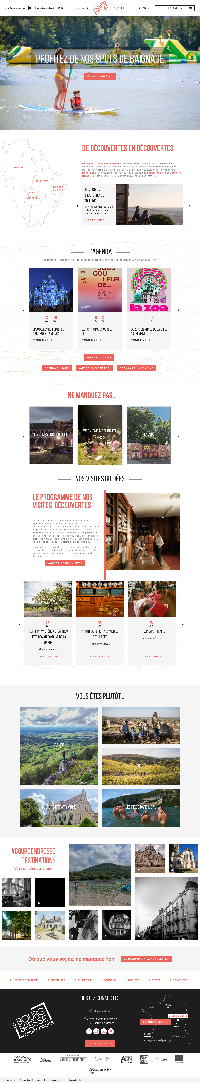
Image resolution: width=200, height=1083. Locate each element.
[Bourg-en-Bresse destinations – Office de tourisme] (33, 1038)
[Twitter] (104, 1031)
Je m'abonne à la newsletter (146, 959)
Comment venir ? (155, 1022)
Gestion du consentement (54, 1080)
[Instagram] (96, 1031)
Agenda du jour (57, 368)
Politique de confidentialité (29, 1080)
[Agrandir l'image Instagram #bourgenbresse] (16, 925)
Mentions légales (8, 1080)
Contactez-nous (100, 1043)
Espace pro (180, 980)
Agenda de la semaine (136, 368)
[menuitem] (56, 8)
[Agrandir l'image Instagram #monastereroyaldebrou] (16, 892)
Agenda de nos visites (65, 563)
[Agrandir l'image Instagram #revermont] (50, 892)
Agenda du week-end (94, 368)
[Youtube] (111, 1031)
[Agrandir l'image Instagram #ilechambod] (100, 875)
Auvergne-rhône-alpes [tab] (155, 1040)
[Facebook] (89, 1031)
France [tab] (147, 1034)
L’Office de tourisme (25, 980)
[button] (176, 7)
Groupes (133, 980)
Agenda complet (99, 357)
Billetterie (84, 980)
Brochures (58, 980)
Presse (156, 980)
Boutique (110, 980)
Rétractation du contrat (78, 1080)
